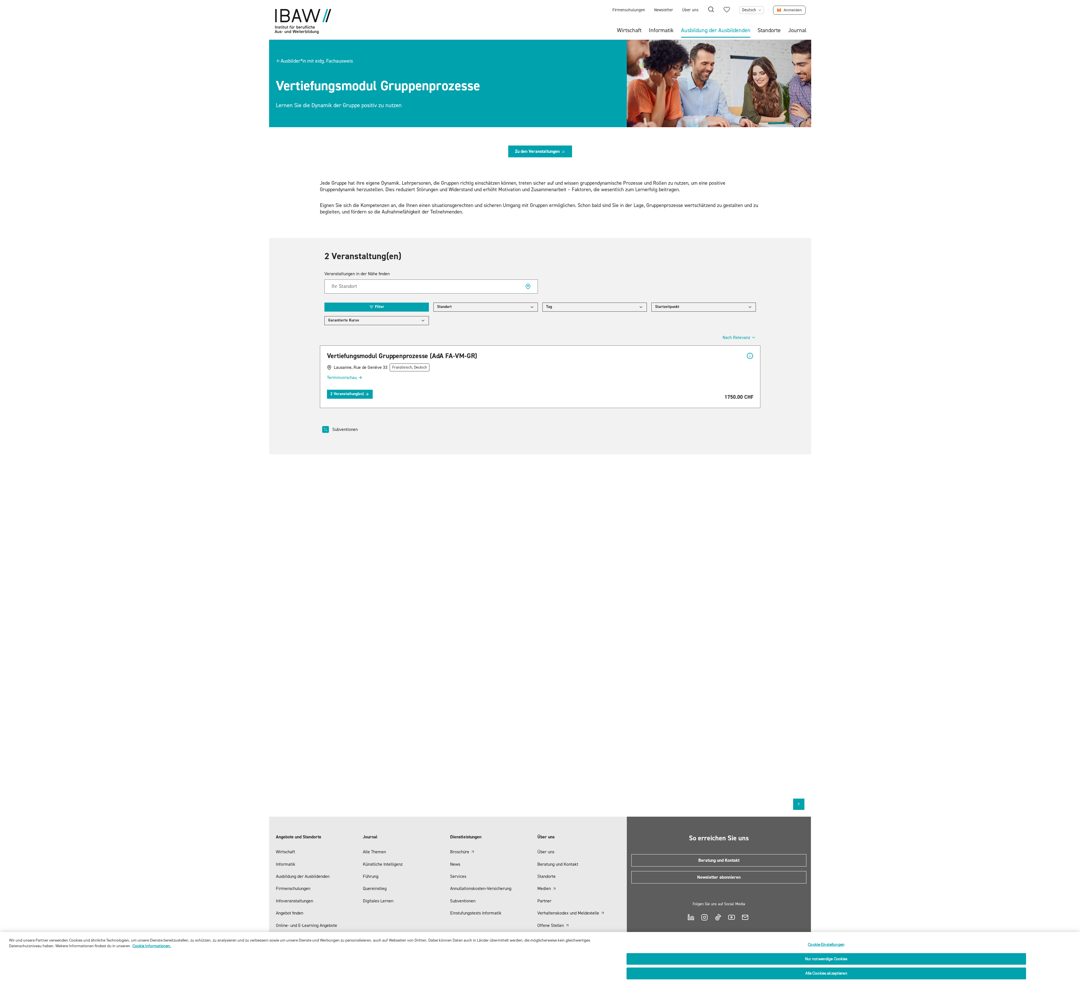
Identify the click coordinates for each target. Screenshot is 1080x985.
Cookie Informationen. (151, 946)
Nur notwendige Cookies (826, 959)
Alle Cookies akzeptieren (826, 973)
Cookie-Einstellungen (826, 944)
